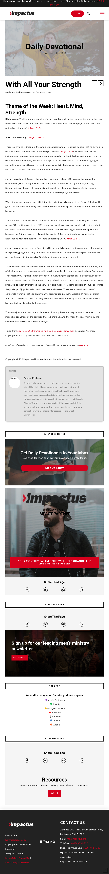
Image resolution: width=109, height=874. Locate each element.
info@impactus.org (76, 838)
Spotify (56, 704)
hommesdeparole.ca (16, 839)
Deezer (56, 720)
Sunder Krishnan (28, 92)
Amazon (56, 716)
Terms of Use (24, 858)
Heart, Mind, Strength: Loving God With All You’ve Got (45, 330)
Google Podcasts (56, 708)
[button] (88, 13)
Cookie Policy (11, 863)
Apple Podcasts (56, 700)
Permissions (23, 863)
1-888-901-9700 (79, 843)
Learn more (83, 345)
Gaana (56, 724)
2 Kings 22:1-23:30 (36, 137)
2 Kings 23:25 (34, 128)
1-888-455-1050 (91, 847)
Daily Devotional (13, 92)
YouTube (56, 712)
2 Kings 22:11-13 (72, 238)
